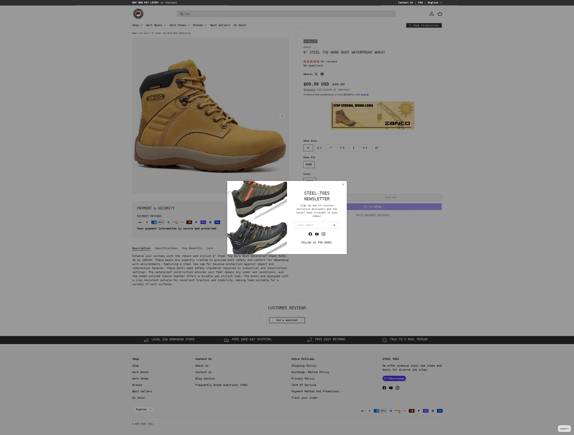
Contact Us (405, 2)
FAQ (420, 2)
